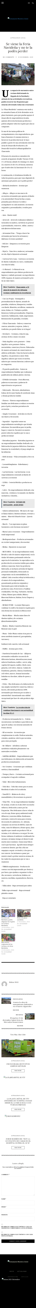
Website (4, 1214)
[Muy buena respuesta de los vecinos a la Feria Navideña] (8, 937)
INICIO (12, 1271)
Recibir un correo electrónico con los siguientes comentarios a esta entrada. (17, 1227)
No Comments (8, 57)
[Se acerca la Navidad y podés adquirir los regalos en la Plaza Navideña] (8, 913)
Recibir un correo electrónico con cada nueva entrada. (17, 1235)
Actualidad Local (18, 38)
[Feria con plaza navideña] (24, 913)
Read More (18, 1070)
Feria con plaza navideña (22, 919)
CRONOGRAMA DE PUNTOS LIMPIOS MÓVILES (18, 1065)
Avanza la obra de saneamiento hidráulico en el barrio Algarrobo (23, 1004)
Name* (3, 1199)
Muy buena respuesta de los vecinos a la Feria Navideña (7, 945)
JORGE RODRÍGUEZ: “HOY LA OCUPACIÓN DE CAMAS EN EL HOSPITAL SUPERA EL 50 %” (18, 1141)
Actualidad (22, 1271)
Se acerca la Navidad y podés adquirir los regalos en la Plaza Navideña (8, 921)
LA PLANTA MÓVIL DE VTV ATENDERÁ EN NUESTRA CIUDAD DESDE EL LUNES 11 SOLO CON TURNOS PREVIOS (18, 1102)
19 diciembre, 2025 (25, 57)
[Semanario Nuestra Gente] (18, 19)
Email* (3, 1207)
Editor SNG (14, 982)
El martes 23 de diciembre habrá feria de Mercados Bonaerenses (13, 1020)
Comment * (5, 1174)
